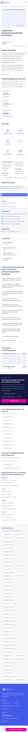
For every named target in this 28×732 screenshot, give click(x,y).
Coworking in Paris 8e (19, 534)
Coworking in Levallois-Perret (10, 624)
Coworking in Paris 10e (8, 551)
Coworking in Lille (21, 565)
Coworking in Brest (20, 655)
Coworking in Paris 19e (8, 652)
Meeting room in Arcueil (7, 491)
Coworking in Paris (7, 534)
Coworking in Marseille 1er (9, 645)
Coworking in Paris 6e (8, 427)
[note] (13, 242)
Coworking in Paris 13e (8, 444)
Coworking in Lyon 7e (8, 634)
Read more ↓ (5, 74)
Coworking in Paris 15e (8, 441)
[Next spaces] (25, 349)
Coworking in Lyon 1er (8, 614)
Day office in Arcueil (6, 494)
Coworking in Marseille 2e (9, 638)
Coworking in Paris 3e (8, 569)
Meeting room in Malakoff (8, 503)
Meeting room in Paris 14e (9, 461)
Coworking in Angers (8, 641)
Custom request (5, 703)
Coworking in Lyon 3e (8, 589)
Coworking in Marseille (8, 555)
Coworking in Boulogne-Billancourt (11, 621)
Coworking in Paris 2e (8, 541)
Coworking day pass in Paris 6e (9, 520)
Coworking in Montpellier (9, 572)
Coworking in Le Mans (8, 666)
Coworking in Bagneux (8, 437)
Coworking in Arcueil (8, 420)
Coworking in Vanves (8, 448)
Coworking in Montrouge (9, 417)
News (16, 703)
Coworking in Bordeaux (8, 544)
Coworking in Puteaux (8, 662)
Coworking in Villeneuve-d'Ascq (10, 676)
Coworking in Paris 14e (8, 593)
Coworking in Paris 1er (8, 583)
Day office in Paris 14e (8, 464)
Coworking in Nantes (8, 548)
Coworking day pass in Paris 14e (10, 468)
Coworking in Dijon (20, 679)
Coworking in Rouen (7, 628)
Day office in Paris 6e (7, 517)
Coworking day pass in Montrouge (10, 485)
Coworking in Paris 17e (8, 558)
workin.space (5, 6)
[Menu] (25, 2)
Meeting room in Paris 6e (8, 514)
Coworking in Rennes (19, 576)
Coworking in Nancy (19, 659)
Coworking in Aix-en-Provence (10, 603)
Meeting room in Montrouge (8, 480)
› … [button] (8, 6)
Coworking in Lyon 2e (8, 631)
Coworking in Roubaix (8, 673)
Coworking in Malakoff (8, 424)
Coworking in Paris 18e (8, 607)
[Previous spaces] (22, 349)
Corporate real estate (7, 705)
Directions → (5, 206)
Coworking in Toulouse (8, 565)
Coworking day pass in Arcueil (9, 497)
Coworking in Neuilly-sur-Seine (10, 648)
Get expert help (14, 401)
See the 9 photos (20, 25)
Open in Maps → (13, 206)
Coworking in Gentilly (8, 434)
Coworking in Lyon (20, 537)
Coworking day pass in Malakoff (9, 508)
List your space (5, 708)
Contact (17, 705)
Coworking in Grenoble (8, 610)
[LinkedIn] (3, 721)
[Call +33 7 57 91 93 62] (3, 729)
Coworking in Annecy (8, 679)
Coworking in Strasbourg (9, 600)
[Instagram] (6, 721)
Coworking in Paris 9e (8, 537)
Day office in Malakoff (7, 505)
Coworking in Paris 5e (8, 430)
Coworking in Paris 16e (8, 579)
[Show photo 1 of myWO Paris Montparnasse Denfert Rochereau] (14, 18)
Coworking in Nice (7, 576)
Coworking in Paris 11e (8, 562)
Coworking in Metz (7, 659)
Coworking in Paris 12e (8, 586)
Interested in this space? (16, 729)
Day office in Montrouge (7, 483)
